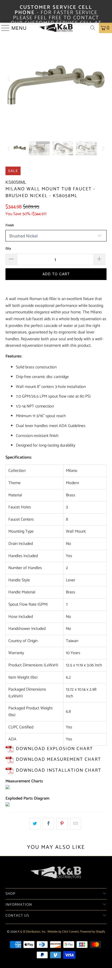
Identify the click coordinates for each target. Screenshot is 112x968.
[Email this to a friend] (75, 824)
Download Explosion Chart (54, 749)
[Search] (93, 28)
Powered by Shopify (92, 931)
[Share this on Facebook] (48, 824)
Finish (9, 225)
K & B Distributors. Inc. (32, 931)
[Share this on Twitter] (34, 824)
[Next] (102, 79)
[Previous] (9, 79)
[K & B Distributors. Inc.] (56, 28)
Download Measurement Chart (58, 759)
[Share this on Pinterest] (62, 824)
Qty (8, 248)
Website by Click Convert (63, 931)
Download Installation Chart (58, 770)
